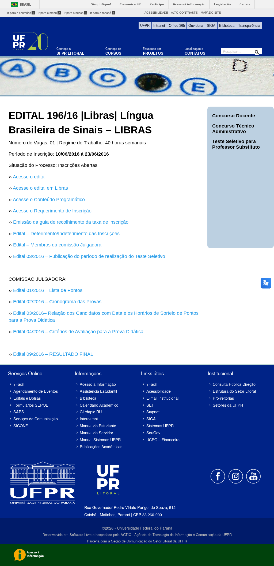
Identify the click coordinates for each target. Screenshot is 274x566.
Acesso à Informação (98, 384)
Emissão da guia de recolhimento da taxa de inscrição (70, 222)
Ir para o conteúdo (20, 12)
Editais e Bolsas (27, 398)
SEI (149, 405)
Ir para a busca (75, 12)
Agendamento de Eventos (35, 391)
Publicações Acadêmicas (101, 446)
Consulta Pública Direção (234, 384)
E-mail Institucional (162, 398)
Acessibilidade (158, 391)
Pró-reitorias (223, 398)
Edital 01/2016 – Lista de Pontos (47, 290)
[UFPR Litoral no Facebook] (218, 476)
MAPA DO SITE (211, 12)
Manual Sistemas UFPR (100, 439)
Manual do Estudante (98, 425)
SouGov (153, 432)
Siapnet (152, 411)
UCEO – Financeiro (162, 439)
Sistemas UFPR (160, 425)
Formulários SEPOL (30, 405)
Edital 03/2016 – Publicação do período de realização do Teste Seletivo (89, 256)
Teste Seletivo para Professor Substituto (236, 144)
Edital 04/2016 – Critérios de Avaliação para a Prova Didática (78, 331)
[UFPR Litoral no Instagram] (236, 476)
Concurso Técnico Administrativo (233, 128)
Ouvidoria (195, 26)
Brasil (25, 4)
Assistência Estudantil (98, 391)
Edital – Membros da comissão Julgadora (57, 245)
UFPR (145, 26)
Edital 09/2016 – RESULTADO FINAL (53, 354)
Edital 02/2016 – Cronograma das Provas (57, 301)
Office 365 (177, 26)
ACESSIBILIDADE (156, 12)
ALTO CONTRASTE (184, 12)
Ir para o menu (49, 12)
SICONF (20, 425)
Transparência (249, 26)
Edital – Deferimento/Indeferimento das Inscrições (66, 233)
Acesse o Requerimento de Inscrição (52, 210)
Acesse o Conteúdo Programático (49, 199)
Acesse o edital (29, 176)
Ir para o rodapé (102, 12)
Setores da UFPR (228, 405)
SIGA (211, 26)
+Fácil (18, 384)
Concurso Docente (233, 115)
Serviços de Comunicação (35, 418)
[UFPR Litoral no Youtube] (253, 476)
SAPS (18, 411)
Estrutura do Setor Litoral (234, 391)
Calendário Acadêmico (99, 405)
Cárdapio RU (91, 411)
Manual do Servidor (96, 432)
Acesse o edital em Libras (40, 188)
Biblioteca (226, 26)
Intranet (159, 26)
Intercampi (89, 418)
